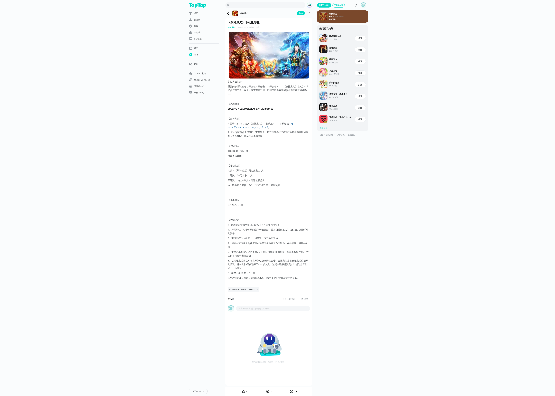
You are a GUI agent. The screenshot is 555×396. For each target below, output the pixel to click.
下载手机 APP (324, 5)
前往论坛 (332, 19)
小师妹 (232, 27)
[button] (363, 5)
